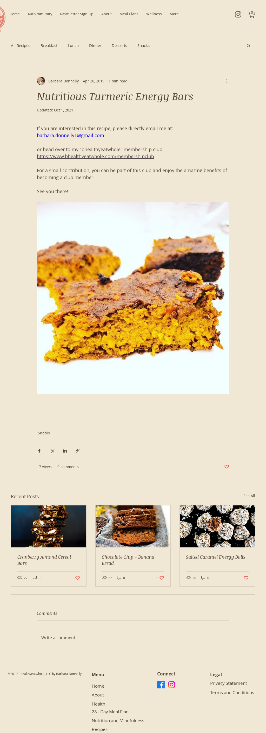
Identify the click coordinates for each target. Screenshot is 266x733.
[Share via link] (77, 450)
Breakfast (49, 45)
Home (98, 686)
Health (98, 704)
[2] (238, 14)
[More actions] (226, 81)
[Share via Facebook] (39, 450)
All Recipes (20, 45)
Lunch (73, 45)
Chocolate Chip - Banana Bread (128, 560)
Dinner (95, 45)
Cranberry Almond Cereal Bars (44, 560)
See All (249, 495)
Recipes (100, 729)
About (98, 695)
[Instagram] (171, 684)
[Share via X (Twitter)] (52, 450)
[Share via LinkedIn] (64, 450)
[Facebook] (161, 684)
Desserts (119, 45)
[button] (252, 14)
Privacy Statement (229, 683)
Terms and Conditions (232, 692)
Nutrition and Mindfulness (118, 720)
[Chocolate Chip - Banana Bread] (133, 526)
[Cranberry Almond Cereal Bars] (48, 526)
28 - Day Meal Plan (111, 712)
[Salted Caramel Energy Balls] (217, 526)
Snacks (143, 45)
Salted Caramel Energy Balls (215, 557)
